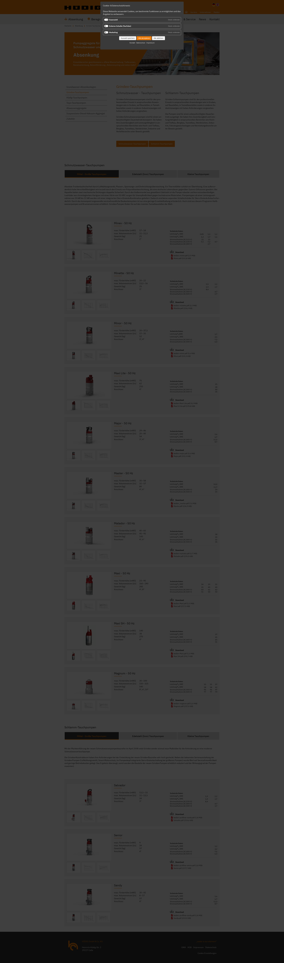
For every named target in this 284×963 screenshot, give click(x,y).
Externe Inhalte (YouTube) (120, 26)
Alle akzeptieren (144, 38)
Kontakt (132, 43)
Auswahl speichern (128, 38)
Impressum (150, 43)
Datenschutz (140, 43)
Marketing (113, 32)
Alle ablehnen (158, 38)
